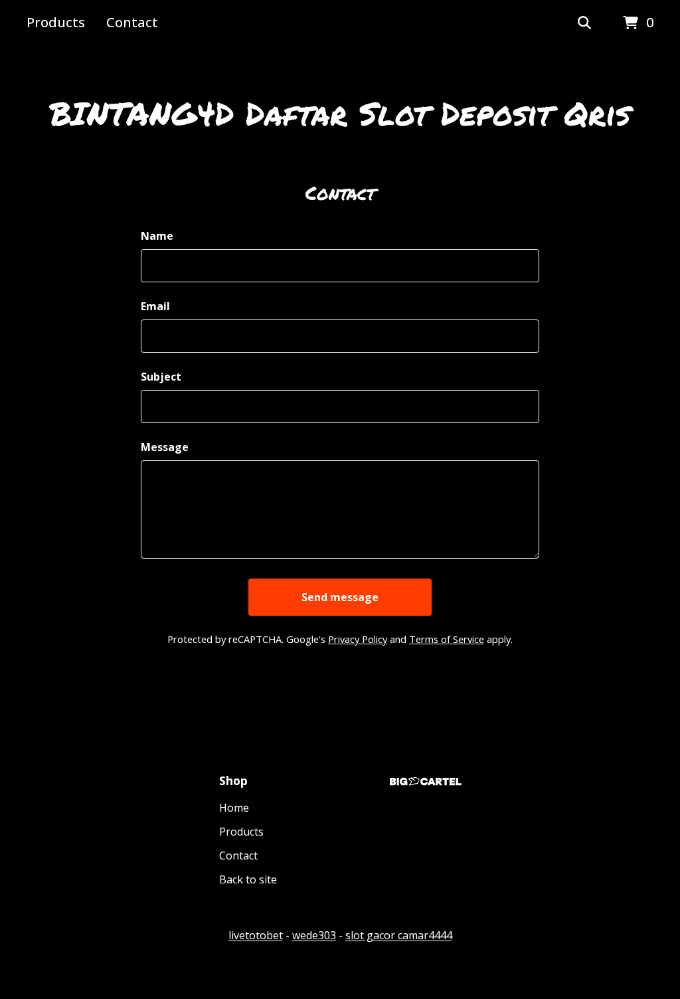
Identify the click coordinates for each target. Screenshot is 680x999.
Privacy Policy (357, 639)
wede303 (314, 935)
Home (234, 807)
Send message (340, 597)
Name (157, 235)
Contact (132, 22)
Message (165, 447)
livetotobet (255, 935)
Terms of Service (446, 639)
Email (155, 306)
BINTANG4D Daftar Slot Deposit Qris (340, 113)
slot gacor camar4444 (398, 935)
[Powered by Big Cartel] (426, 781)
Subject (161, 376)
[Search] (584, 23)
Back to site (248, 879)
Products (56, 22)
